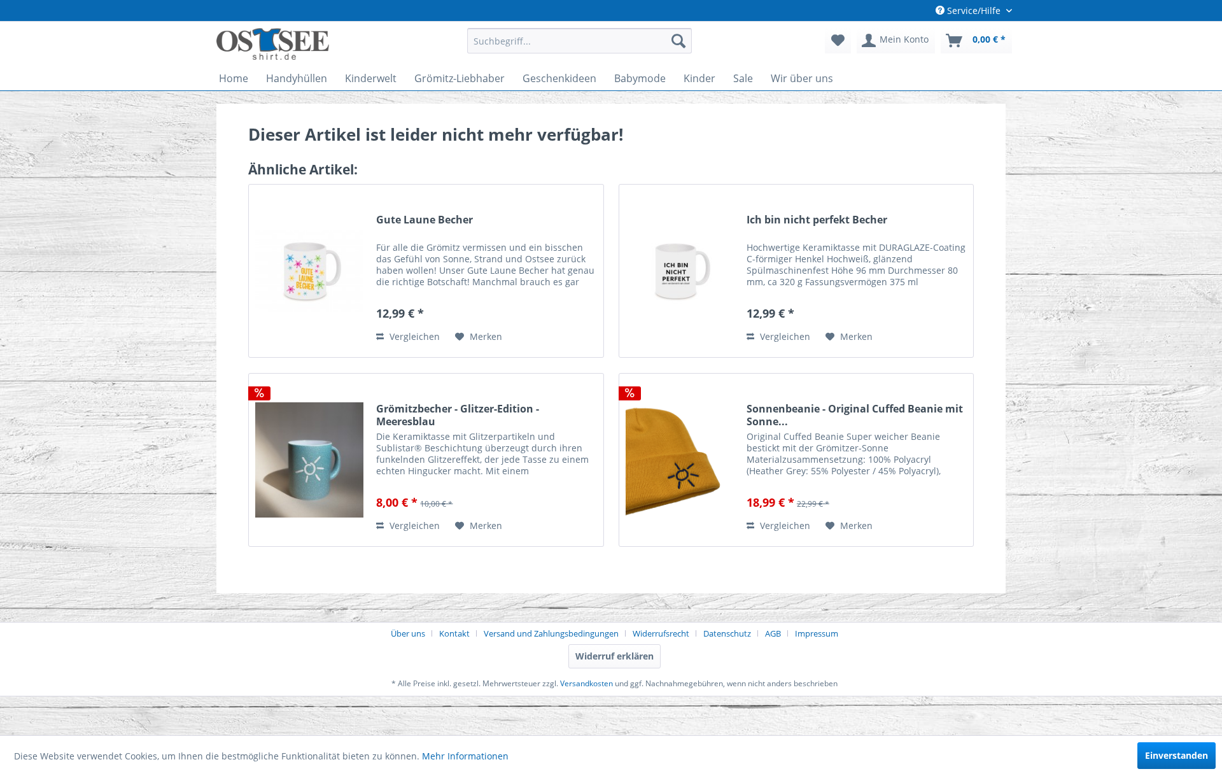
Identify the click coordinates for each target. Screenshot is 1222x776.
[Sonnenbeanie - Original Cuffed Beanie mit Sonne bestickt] (680, 459)
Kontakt (454, 633)
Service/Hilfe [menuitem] (974, 10)
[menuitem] (579, 40)
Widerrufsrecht (661, 633)
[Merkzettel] (838, 40)
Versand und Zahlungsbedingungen (551, 633)
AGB (773, 633)
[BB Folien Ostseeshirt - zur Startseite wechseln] (272, 44)
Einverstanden (1176, 755)
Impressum (816, 633)
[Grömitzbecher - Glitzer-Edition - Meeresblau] (309, 459)
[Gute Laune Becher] (309, 270)
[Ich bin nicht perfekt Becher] (680, 270)
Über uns (408, 633)
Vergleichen (413, 336)
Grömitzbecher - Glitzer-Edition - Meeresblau (457, 415)
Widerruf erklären (614, 656)
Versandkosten (586, 683)
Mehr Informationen (465, 756)
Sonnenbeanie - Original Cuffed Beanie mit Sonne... (855, 415)
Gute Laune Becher (424, 220)
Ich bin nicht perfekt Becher (817, 220)
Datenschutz (727, 633)
